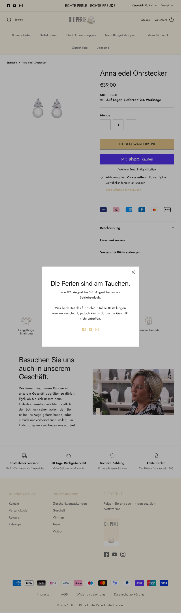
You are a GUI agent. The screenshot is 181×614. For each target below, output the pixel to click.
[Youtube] (90, 329)
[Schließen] (133, 272)
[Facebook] (84, 329)
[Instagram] (97, 329)
